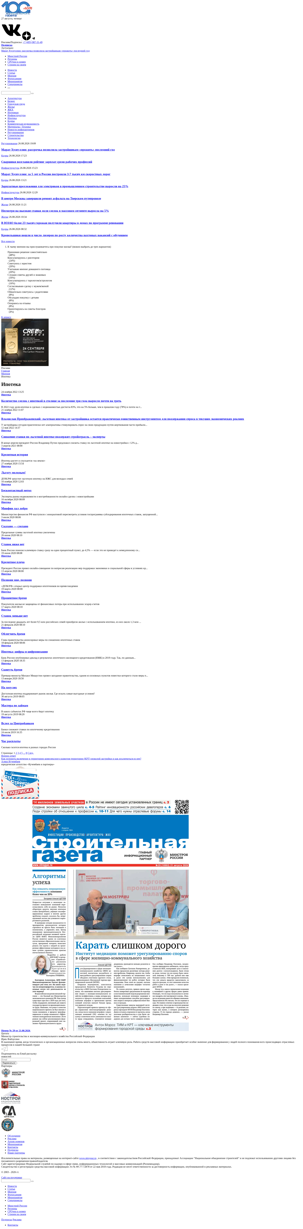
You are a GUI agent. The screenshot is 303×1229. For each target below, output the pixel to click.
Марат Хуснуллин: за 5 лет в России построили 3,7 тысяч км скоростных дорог (55, 174)
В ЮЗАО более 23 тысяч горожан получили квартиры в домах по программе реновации (62, 223)
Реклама (12, 1138)
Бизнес (11, 101)
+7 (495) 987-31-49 (32, 42)
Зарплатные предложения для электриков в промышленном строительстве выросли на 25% (64, 186)
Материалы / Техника (19, 126)
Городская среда (16, 104)
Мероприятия (15, 1144)
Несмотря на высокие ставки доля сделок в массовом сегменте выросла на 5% (55, 210)
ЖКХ (10, 109)
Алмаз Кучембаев (10, 761)
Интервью (13, 112)
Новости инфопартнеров (21, 129)
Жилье (11, 106)
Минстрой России (17, 56)
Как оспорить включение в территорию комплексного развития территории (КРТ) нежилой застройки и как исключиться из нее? (71, 758)
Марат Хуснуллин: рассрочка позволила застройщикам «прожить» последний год (45, 50)
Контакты (13, 1147)
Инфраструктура (17, 115)
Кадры (11, 121)
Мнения (12, 1191)
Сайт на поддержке (11, 1177)
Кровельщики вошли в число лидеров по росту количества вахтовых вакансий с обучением (64, 235)
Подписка (13, 1150)
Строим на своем (17, 64)
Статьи (11, 1189)
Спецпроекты (15, 1200)
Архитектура (15, 98)
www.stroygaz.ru (87, 1158)
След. (31, 753)
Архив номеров (16, 1141)
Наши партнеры (16, 1152)
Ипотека (12, 118)
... (24, 753)
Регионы (12, 59)
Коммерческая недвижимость (23, 124)
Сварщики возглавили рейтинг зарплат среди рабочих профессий (46, 161)
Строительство (16, 135)
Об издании (14, 1135)
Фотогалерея (14, 1194)
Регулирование (16, 132)
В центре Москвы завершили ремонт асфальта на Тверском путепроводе (51, 198)
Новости (12, 1186)
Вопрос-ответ (8, 755)
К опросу (6, 317)
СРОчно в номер (17, 61)
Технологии (14, 138)
